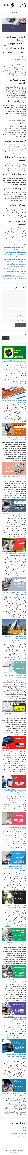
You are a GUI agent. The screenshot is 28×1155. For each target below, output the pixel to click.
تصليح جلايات (11, 247)
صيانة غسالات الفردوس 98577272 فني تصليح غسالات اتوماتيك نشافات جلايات (15, 271)
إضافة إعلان (22, 1130)
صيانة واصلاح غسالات (15, 257)
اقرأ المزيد (12, 383)
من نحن (23, 1138)
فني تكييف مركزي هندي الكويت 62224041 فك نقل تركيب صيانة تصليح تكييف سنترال (15, 868)
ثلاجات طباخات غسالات (17, 244)
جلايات (19, 252)
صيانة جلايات (12, 252)
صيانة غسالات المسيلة (14, 254)
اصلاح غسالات (20, 247)
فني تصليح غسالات (12, 259)
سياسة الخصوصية (21, 1136)
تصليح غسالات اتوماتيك (14, 249)
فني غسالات (10, 261)
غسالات (6, 257)
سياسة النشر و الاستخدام (19, 1133)
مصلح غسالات (14, 264)
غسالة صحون (22, 259)
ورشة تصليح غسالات (15, 266)
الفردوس (10, 97)
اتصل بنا (23, 1128)
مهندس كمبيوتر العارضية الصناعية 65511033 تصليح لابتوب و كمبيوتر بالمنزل (16, 1056)
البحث (24, 335)
